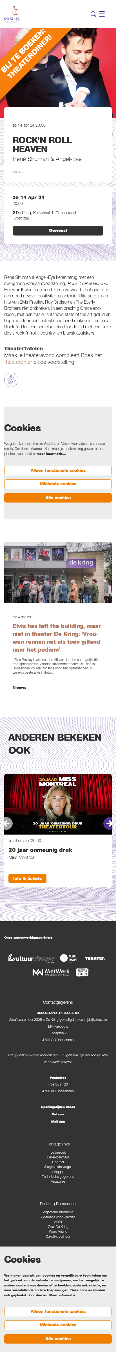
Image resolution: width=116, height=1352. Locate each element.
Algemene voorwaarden (58, 1217)
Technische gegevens (58, 1177)
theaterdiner (18, 363)
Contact (58, 1162)
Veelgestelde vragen (58, 1167)
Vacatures (58, 1182)
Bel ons (58, 1114)
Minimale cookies (58, 484)
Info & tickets (27, 878)
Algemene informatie (58, 1212)
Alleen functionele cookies (58, 470)
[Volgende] (109, 823)
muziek (18, 172)
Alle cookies (58, 498)
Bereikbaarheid (58, 1158)
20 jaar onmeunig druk (40, 850)
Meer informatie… (51, 454)
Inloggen (58, 1172)
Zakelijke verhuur (58, 1237)
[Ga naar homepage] (11, 14)
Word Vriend (58, 1232)
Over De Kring (58, 1227)
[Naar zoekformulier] (93, 14)
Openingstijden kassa (58, 1107)
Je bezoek (58, 1153)
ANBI (58, 1222)
